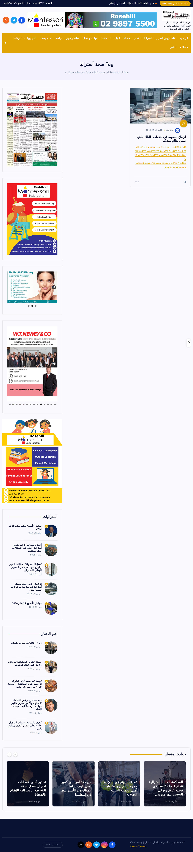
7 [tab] (34, 404)
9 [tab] (27, 404)
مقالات (105, 38)
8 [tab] (30, 404)
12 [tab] (16, 404)
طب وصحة (46, 38)
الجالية (116, 38)
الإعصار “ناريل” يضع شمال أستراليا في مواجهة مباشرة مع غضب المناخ (26, 587)
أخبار (136, 38)
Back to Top (51, 845)
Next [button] (54, 286)
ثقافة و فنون (72, 38)
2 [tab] (32, 306)
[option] (165, 783)
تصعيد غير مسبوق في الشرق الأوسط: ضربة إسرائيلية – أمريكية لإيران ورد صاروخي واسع (25, 684)
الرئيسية (184, 38)
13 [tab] (13, 404)
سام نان (169, 130)
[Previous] (9, 754)
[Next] (15, 754)
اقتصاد (127, 38)
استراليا (148, 38)
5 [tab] (41, 404)
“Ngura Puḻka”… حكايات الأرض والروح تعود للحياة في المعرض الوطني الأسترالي (25, 567)
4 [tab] (44, 404)
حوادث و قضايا (90, 38)
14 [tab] (9, 404)
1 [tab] (35, 306)
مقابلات (184, 47)
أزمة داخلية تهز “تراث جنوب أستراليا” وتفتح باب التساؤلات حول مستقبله (26, 548)
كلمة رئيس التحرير (165, 38)
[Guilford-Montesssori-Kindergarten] (32, 219)
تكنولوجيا (31, 38)
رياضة (59, 38)
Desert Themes (138, 847)
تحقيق (173, 47)
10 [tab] (23, 404)
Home (126, 72)
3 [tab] (29, 306)
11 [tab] (20, 404)
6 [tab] (37, 404)
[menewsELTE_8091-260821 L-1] (32, 130)
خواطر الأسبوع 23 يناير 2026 (27, 603)
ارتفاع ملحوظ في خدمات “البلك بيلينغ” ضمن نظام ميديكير (95, 72)
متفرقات (18, 38)
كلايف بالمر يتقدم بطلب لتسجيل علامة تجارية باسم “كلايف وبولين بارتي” (25, 726)
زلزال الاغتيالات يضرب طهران (26, 643)
